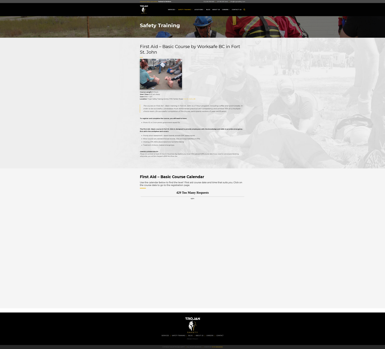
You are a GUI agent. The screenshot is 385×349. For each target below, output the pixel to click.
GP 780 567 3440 (222, 1)
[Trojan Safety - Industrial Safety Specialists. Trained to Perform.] (144, 9)
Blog (208, 9)
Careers (225, 9)
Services (171, 9)
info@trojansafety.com (237, 1)
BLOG (190, 335)
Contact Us (237, 9)
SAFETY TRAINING (178, 335)
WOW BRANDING (217, 347)
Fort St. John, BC (189, 99)
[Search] (244, 10)
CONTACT (219, 335)
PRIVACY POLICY (192, 339)
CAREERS (209, 335)
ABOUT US (199, 335)
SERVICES (165, 335)
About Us (216, 9)
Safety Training (184, 9)
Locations (198, 9)
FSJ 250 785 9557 (209, 1)
